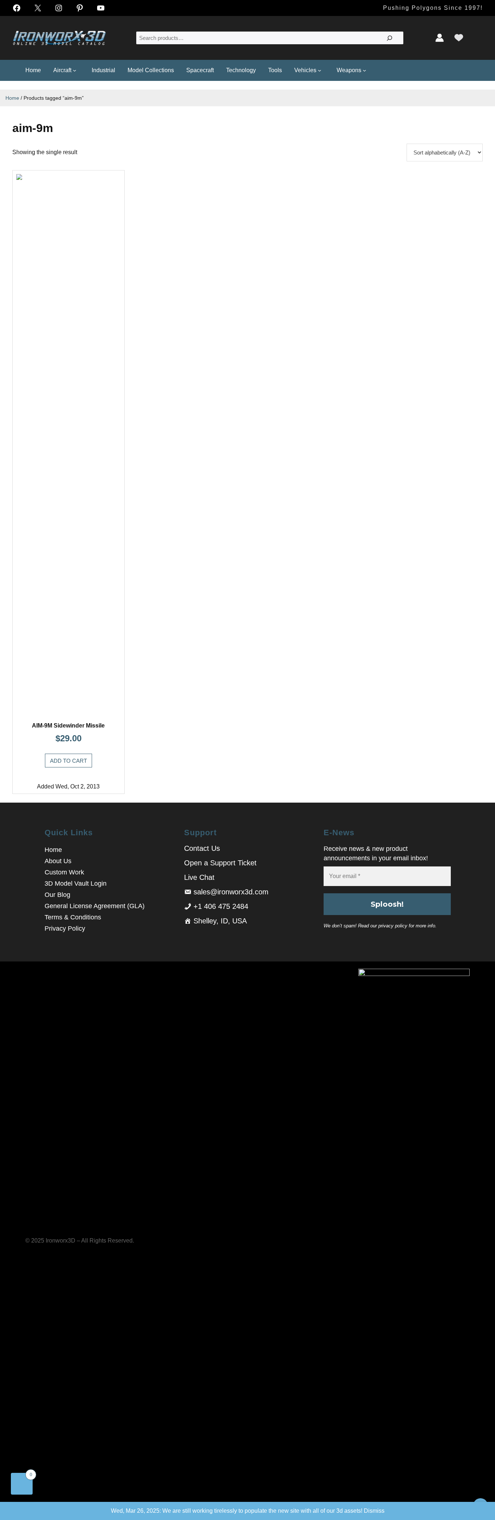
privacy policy (392, 925)
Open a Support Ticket (220, 863)
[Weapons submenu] (366, 70)
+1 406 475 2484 (221, 906)
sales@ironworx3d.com (231, 892)
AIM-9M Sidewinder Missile (68, 725)
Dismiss (374, 1511)
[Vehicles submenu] (321, 70)
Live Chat (199, 877)
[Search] (389, 38)
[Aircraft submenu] (76, 70)
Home (12, 98)
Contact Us (202, 848)
